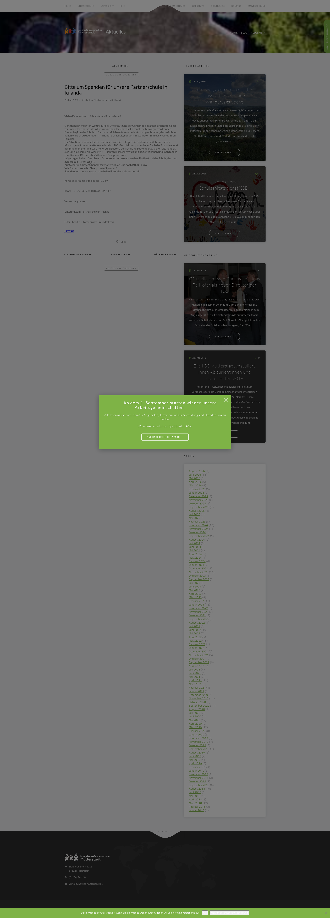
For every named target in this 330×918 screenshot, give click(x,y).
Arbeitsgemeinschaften (163, 437)
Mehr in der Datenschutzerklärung (229, 912)
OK (204, 912)
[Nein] (325, 913)
